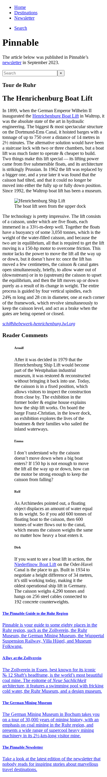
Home (20, 7)
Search (20, 28)
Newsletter (24, 17)
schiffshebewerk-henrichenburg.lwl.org (38, 323)
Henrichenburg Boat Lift (55, 115)
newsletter (11, 62)
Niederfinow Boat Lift (35, 564)
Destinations (25, 12)
